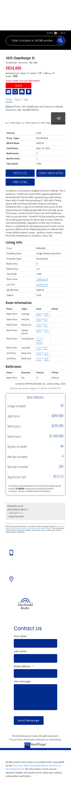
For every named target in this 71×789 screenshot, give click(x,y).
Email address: (23, 666)
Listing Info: (14, 242)
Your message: (22, 681)
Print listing (20, 182)
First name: (20, 636)
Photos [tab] (18, 99)
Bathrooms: (14, 366)
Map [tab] (26, 99)
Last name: (20, 651)
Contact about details (51, 173)
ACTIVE (50, 33)
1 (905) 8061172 (15, 513)
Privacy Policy (16, 739)
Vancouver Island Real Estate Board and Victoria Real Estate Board (35, 527)
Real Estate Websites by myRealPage (42, 739)
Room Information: (19, 302)
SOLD (62, 33)
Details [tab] (9, 99)
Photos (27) (20, 173)
